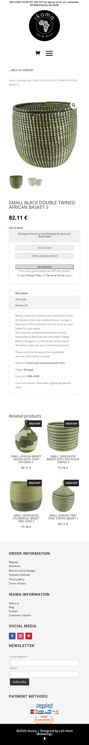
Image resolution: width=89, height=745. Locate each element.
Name (13, 668)
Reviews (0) (21, 305)
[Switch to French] (44, 738)
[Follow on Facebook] (12, 636)
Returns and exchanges (22, 570)
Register (13, 562)
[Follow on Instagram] (20, 636)
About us (14, 603)
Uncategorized (24, 80)
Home (12, 80)
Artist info (20, 299)
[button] (74, 105)
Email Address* (19, 656)
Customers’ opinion (20, 615)
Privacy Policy (34, 275)
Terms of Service (56, 275)
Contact (13, 611)
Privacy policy (16, 579)
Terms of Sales (17, 583)
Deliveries (14, 566)
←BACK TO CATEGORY (21, 70)
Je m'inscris (44, 267)
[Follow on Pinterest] (28, 636)
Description (21, 293)
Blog (11, 607)
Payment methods (19, 574)
